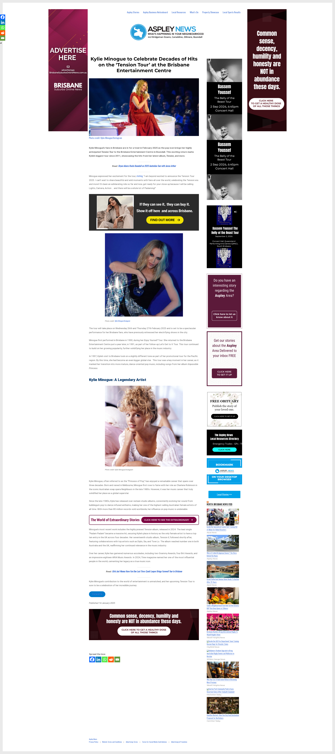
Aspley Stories (133, 12)
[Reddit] (111, 659)
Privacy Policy (93, 742)
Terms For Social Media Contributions (154, 742)
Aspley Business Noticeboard (155, 12)
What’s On (194, 12)
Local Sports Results (232, 12)
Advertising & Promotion (179, 742)
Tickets (97, 594)
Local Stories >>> (224, 494)
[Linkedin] (98, 659)
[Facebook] (92, 659)
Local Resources (179, 12)
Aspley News (93, 739)
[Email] (117, 659)
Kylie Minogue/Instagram (122, 321)
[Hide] (1, 43)
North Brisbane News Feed (219, 504)
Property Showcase (210, 12)
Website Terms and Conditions (112, 742)
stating (139, 176)
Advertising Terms (132, 742)
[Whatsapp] (105, 659)
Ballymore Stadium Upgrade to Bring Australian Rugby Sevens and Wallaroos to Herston (220, 653)
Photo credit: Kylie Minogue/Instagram (105, 138)
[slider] (227, 266)
